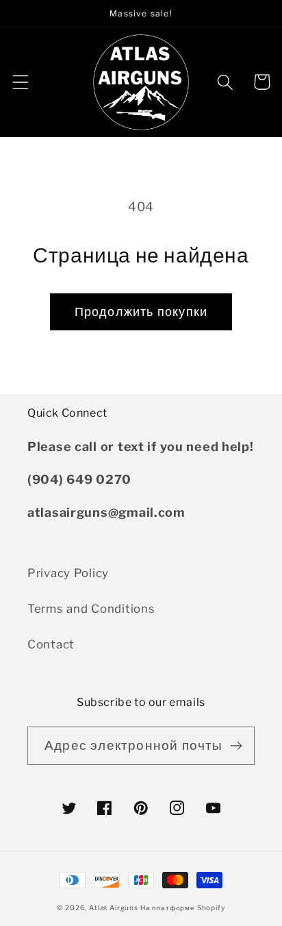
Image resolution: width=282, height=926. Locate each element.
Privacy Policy (68, 573)
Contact (51, 644)
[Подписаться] (236, 746)
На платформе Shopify (182, 907)
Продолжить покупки (141, 311)
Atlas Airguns (114, 907)
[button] (21, 82)
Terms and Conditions (91, 609)
